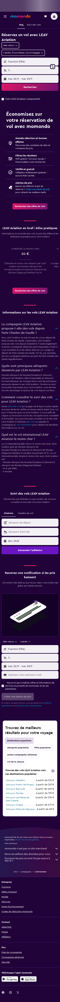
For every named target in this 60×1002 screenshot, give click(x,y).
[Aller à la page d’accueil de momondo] (20, 16)
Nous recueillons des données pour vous (27, 854)
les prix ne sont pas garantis (27, 840)
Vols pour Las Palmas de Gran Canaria (17, 799)
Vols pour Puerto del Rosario (20, 785)
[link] (30, 206)
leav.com (30, 422)
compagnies (26, 872)
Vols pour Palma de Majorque (20, 809)
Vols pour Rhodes (14, 793)
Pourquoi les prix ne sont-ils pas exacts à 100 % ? (27, 859)
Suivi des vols (14, 406)
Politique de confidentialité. (30, 706)
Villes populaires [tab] (42, 748)
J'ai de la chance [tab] (15, 762)
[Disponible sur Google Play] (10, 979)
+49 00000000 (24, 425)
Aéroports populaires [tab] (18, 748)
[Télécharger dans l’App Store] (28, 979)
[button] (5, 16)
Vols (15, 872)
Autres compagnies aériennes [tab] (22, 755)
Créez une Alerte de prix (38, 189)
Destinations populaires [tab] (19, 741)
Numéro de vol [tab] (25, 513)
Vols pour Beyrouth (15, 789)
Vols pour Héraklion (15, 780)
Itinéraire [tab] (8, 513)
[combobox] (32, 522)
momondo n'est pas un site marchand (26, 848)
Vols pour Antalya (14, 805)
